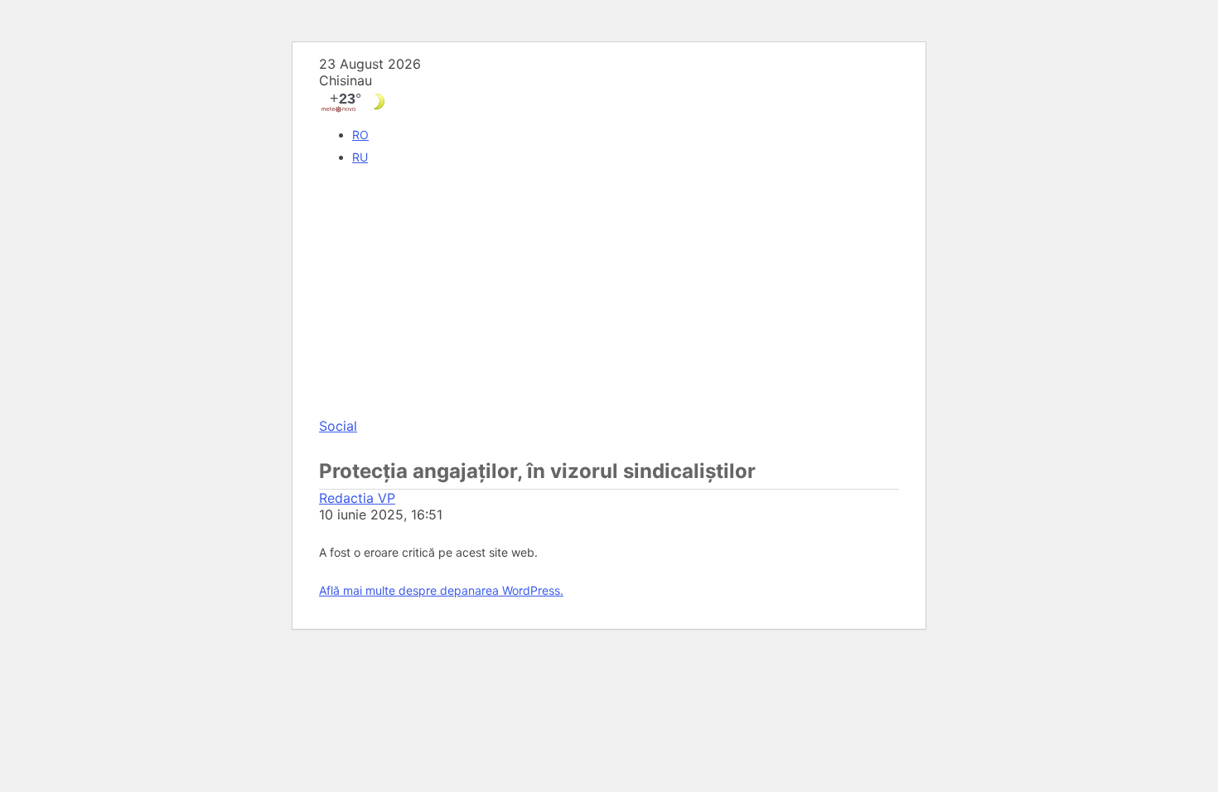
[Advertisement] (609, 293)
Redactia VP (357, 498)
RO (360, 135)
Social (338, 426)
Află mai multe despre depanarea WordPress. (441, 590)
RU (360, 157)
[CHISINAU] (609, 101)
